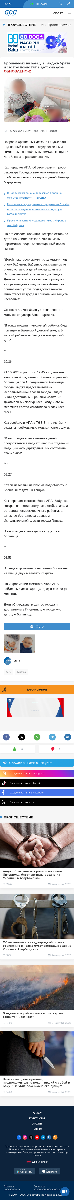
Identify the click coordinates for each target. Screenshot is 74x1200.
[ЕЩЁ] (68, 13)
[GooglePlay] (24, 1171)
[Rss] (55, 1137)
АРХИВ (37, 1123)
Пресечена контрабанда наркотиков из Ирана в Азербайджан (36, 223)
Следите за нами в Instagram (27, 773)
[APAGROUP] (37, 1162)
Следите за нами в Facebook (27, 792)
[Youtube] (37, 1137)
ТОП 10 (37, 1128)
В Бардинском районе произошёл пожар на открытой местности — (34, 195)
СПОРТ (58, 13)
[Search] (60, 3)
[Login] (68, 4)
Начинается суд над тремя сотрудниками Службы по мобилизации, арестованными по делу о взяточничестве (38, 209)
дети (8, 672)
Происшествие (59, 25)
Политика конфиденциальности (47, 1187)
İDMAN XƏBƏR (37, 689)
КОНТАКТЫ (37, 1118)
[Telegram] (43, 1137)
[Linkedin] (49, 1137)
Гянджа (21, 672)
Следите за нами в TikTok (25, 783)
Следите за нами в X (22, 802)
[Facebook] (19, 1137)
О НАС (37, 1113)
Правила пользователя (12, 1187)
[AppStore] (49, 1171)
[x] (31, 1137)
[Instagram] (25, 1137)
